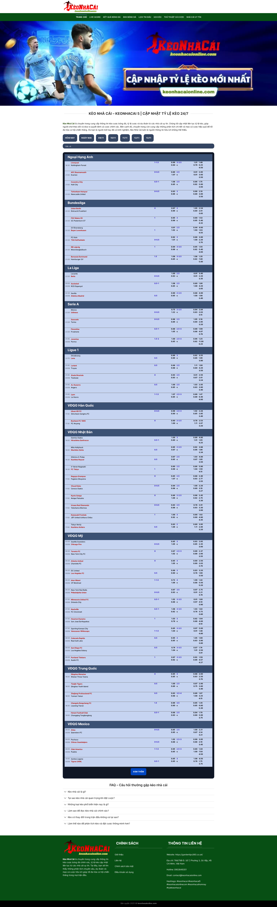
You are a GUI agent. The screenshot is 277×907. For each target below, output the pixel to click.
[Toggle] (65, 792)
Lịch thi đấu (145, 17)
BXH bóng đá (129, 17)
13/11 (148, 138)
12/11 (136, 138)
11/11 (125, 138)
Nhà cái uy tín (194, 17)
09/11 (101, 138)
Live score (95, 17)
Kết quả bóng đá (112, 17)
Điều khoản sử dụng (124, 872)
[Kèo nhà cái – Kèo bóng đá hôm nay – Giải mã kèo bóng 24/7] (80, 6)
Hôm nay (70, 138)
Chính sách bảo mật (124, 866)
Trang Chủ (81, 17)
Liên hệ (118, 860)
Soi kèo (157, 17)
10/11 (113, 138)
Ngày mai (86, 138)
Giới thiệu (119, 854)
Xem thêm (138, 771)
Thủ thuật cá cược (174, 17)
